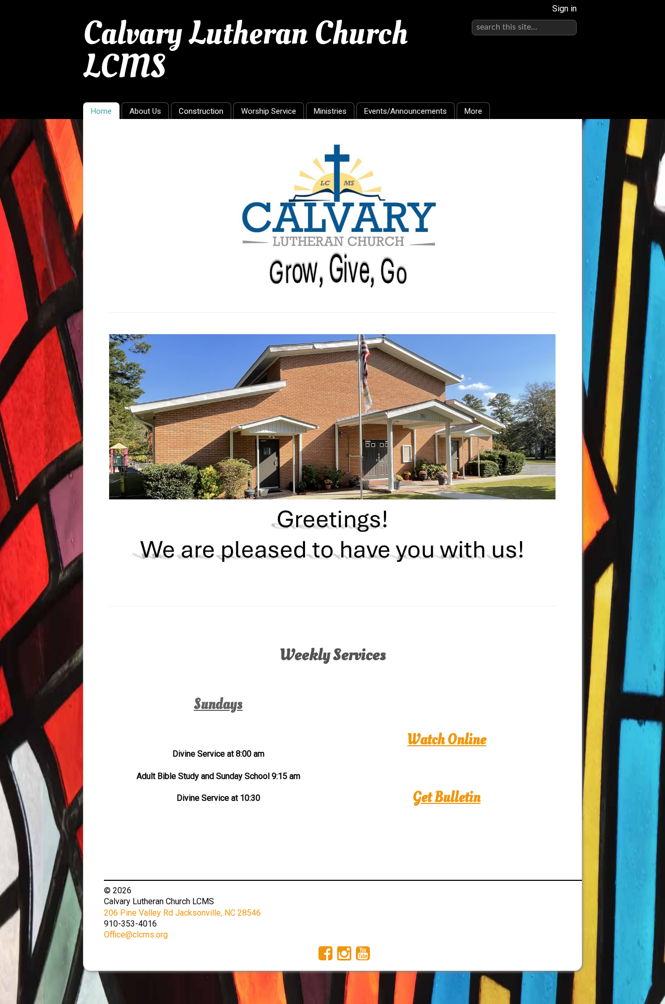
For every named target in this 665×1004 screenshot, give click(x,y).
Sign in (564, 9)
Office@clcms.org (136, 935)
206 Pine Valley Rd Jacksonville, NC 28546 (182, 913)
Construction (201, 111)
